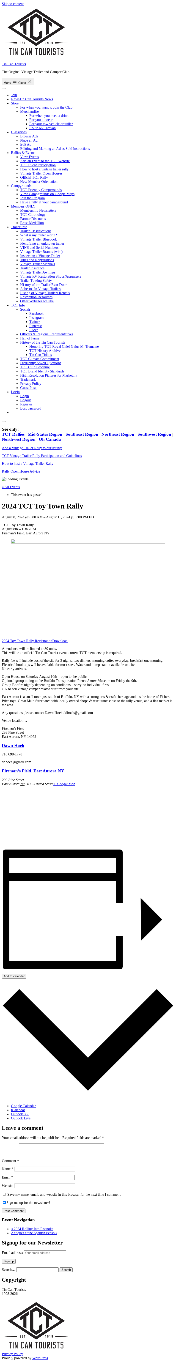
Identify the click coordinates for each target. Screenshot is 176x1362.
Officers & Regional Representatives (46, 334)
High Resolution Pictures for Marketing (48, 375)
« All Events (11, 487)
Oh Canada (50, 439)
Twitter (34, 322)
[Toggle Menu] (4, 88)
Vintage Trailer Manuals (37, 264)
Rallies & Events (23, 153)
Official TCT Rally (34, 177)
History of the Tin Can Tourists (42, 342)
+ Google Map (64, 784)
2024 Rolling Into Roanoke (32, 1229)
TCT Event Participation (38, 165)
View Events (29, 157)
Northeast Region (118, 434)
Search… (8, 1270)
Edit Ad (25, 144)
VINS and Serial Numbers (39, 247)
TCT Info (18, 305)
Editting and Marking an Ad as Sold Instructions (55, 148)
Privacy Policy (30, 384)
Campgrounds (21, 186)
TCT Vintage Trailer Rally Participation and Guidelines (42, 456)
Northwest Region (19, 439)
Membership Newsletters (38, 210)
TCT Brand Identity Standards (42, 371)
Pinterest (35, 326)
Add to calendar (14, 976)
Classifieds (19, 132)
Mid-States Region (45, 434)
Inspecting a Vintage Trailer (40, 256)
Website (7, 1186)
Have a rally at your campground (44, 202)
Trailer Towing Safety (36, 280)
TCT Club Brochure (35, 367)
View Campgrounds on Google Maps (47, 194)
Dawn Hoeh (13, 745)
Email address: (13, 1253)
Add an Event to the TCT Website (45, 161)
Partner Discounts (33, 219)
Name (7, 1169)
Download (60, 641)
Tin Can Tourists (14, 64)
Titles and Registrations (37, 260)
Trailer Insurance (32, 268)
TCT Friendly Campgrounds (41, 190)
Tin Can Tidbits (40, 355)
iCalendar (18, 1110)
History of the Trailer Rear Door (43, 285)
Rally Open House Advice (21, 471)
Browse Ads (29, 136)
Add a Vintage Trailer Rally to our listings (32, 448)
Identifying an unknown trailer (42, 243)
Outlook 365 (20, 1114)
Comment (10, 1161)
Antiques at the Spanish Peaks (34, 1233)
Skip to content (13, 4)
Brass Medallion (32, 223)
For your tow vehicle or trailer (51, 124)
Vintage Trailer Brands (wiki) (41, 252)
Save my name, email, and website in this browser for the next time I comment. (64, 1194)
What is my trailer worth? (38, 235)
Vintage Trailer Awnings (37, 272)
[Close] (4, 421)
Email (7, 1177)
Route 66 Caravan (42, 128)
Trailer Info (19, 227)
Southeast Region (82, 434)
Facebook (36, 313)
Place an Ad (29, 140)
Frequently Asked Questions (40, 363)
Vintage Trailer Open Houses (41, 173)
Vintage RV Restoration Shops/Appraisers (50, 276)
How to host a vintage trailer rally (44, 169)
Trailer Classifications (35, 231)
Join (14, 95)
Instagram (36, 318)
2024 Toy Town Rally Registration (27, 641)
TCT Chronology (33, 214)
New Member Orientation (39, 181)
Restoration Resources (36, 297)
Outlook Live (20, 1118)
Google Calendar (23, 1106)
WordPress (40, 1358)
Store (15, 103)
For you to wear (40, 120)
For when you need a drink (49, 116)
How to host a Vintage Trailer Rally (27, 463)
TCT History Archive (44, 351)
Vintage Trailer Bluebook (38, 239)
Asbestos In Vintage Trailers (40, 289)
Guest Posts (28, 388)
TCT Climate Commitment (39, 359)
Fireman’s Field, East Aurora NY (33, 771)
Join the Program (32, 198)
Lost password (30, 408)
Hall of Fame (29, 338)
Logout (25, 400)
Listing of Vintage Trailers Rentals (45, 293)
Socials (25, 309)
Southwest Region (154, 434)
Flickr (33, 330)
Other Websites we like (37, 301)
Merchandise (29, 111)
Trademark (28, 379)
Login (15, 392)
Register (26, 404)
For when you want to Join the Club (46, 107)
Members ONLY (23, 206)
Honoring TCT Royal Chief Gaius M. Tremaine (64, 346)
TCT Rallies (13, 434)
